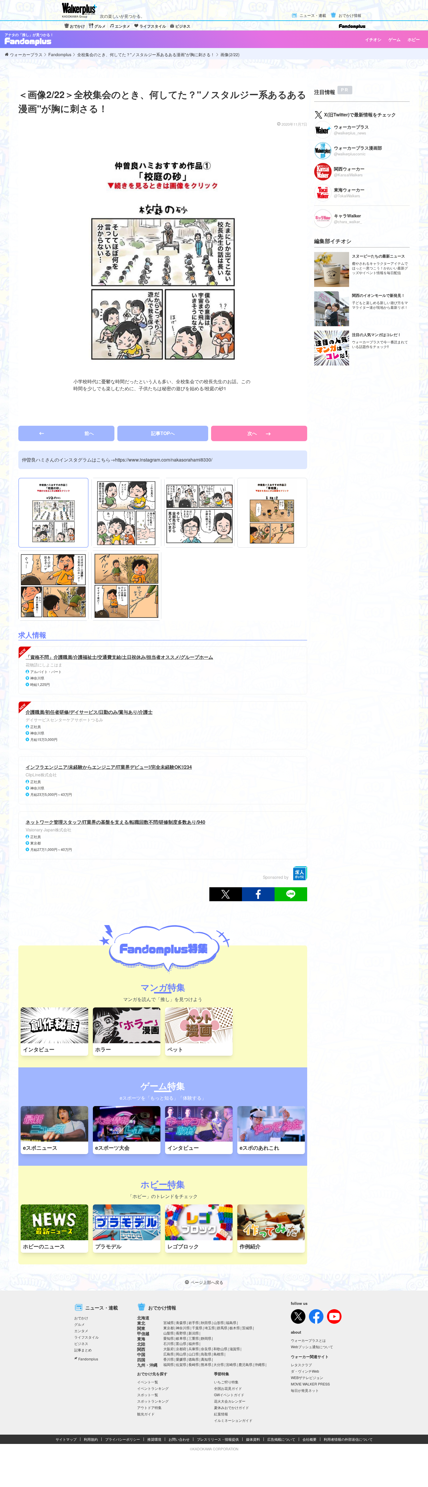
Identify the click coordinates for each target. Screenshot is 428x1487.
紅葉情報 (221, 1413)
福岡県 (168, 1364)
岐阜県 (181, 1338)
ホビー (414, 39)
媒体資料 (253, 1439)
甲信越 (143, 1333)
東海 (141, 1339)
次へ (252, 433)
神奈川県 (183, 1327)
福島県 (231, 1322)
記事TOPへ (163, 433)
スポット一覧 (147, 1394)
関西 (141, 1349)
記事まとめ (83, 1349)
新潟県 (193, 1332)
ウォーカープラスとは (308, 1340)
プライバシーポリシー (122, 1439)
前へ (89, 433)
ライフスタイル (152, 26)
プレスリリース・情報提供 (218, 1439)
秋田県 (206, 1322)
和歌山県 (220, 1348)
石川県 (168, 1343)
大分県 (218, 1364)
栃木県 (234, 1327)
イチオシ (373, 39)
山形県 (218, 1322)
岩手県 (193, 1322)
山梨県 (168, 1332)
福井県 (193, 1343)
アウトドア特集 (149, 1407)
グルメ (100, 26)
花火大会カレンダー (229, 1401)
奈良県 (206, 1348)
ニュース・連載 (313, 15)
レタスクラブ (301, 1364)
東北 (141, 1323)
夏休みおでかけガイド (231, 1407)
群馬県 (222, 1327)
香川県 (168, 1359)
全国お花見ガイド (228, 1388)
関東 (141, 1328)
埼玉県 (209, 1327)
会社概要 (309, 1439)
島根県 (218, 1353)
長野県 (181, 1332)
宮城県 (168, 1322)
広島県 (168, 1353)
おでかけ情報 (350, 15)
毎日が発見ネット (305, 1390)
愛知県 (168, 1338)
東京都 (168, 1327)
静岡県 (206, 1338)
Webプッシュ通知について (312, 1346)
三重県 (193, 1338)
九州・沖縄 (147, 1365)
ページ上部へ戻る (207, 1282)
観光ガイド (146, 1413)
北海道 (143, 1318)
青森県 (181, 1322)
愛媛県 (181, 1359)
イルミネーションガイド (233, 1420)
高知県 (206, 1359)
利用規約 (91, 1439)
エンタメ (122, 26)
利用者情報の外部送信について (348, 1439)
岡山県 (181, 1353)
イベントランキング (153, 1388)
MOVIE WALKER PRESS (310, 1383)
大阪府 (168, 1348)
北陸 (141, 1344)
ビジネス (182, 26)
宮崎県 (231, 1364)
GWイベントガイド (229, 1394)
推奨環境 (154, 1439)
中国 (141, 1354)
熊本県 (206, 1364)
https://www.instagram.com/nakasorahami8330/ (163, 459)
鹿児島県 (245, 1364)
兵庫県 (193, 1348)
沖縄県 (259, 1364)
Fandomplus (88, 1358)
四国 (141, 1359)
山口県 (193, 1353)
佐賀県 (181, 1364)
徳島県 (193, 1359)
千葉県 (197, 1327)
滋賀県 (234, 1348)
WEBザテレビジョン (307, 1377)
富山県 (181, 1343)
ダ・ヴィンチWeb (305, 1371)
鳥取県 (206, 1353)
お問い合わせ (179, 1439)
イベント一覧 (147, 1381)
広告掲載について (281, 1439)
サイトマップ (66, 1439)
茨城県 (247, 1327)
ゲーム (394, 39)
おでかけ (77, 26)
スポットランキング (153, 1401)
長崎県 (193, 1364)
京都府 (181, 1348)
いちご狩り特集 (226, 1381)
